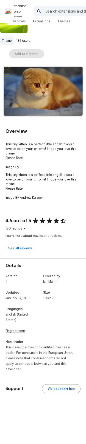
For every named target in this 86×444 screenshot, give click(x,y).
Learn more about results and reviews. (34, 236)
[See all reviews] (20, 248)
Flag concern (15, 331)
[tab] (18, 21)
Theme (7, 41)
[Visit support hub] (61, 388)
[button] (43, 91)
